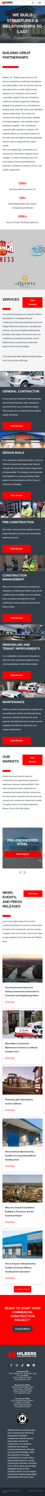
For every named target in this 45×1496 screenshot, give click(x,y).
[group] (22, 186)
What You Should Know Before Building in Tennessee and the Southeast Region (19, 1212)
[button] (32, 302)
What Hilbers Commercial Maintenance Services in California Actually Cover (21, 1048)
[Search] (32, 3)
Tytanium (39, 1491)
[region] (22, 851)
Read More (10, 1002)
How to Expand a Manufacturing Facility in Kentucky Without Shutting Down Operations (20, 1268)
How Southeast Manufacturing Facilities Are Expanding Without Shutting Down (20, 1156)
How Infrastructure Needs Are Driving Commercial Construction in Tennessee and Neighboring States (22, 991)
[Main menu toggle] (39, 3)
